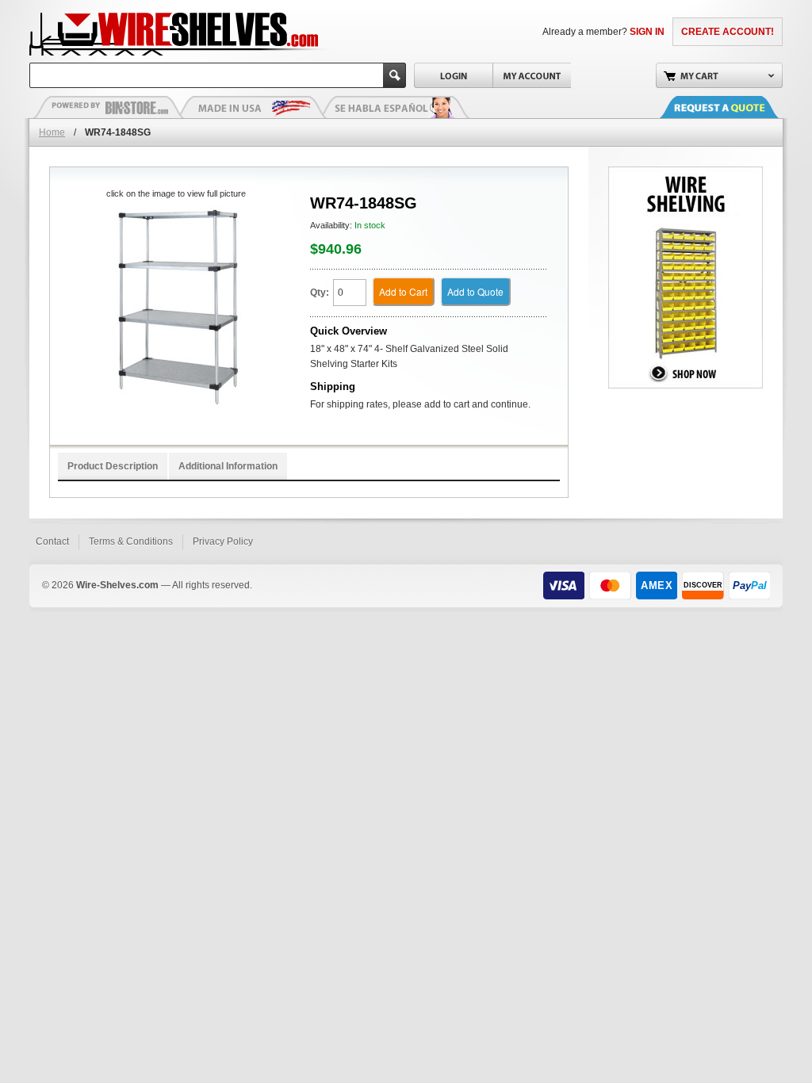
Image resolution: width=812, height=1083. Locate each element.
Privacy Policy (223, 541)
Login (453, 75)
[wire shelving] (685, 173)
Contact (52, 541)
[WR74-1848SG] (176, 310)
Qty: (319, 292)
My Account (531, 75)
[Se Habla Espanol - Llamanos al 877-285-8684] (394, 107)
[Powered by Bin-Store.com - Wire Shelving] (108, 107)
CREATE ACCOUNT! (727, 31)
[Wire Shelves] (145, 31)
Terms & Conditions (131, 541)
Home (52, 132)
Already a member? (603, 31)
